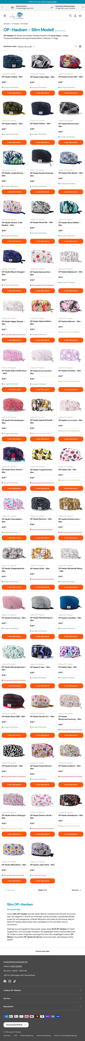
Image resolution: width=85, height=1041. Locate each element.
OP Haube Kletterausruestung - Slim (69, 717)
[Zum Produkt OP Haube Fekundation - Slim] (14, 504)
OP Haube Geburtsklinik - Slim (41, 322)
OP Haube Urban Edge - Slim (42, 77)
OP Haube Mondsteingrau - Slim (42, 619)
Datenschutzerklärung (44, 1035)
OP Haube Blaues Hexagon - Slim (14, 273)
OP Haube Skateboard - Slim (70, 815)
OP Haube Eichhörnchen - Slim (69, 520)
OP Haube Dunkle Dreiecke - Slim (42, 174)
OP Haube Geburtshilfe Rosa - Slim (14, 372)
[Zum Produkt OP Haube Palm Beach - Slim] (70, 158)
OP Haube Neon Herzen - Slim (12, 470)
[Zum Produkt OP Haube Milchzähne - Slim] (14, 849)
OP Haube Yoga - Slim (67, 667)
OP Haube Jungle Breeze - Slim (13, 174)
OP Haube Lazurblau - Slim (69, 618)
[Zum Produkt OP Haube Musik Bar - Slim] (42, 207)
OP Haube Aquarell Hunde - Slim (42, 421)
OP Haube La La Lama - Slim (70, 420)
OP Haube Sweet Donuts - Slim (41, 767)
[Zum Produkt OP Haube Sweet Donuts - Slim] (42, 750)
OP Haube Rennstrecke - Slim (69, 125)
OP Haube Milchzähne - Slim (14, 865)
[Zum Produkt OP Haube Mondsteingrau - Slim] (42, 602)
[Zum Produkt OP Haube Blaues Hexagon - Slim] (14, 256)
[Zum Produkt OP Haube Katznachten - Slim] (42, 256)
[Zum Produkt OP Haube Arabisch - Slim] (70, 750)
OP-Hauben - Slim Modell (20, 24)
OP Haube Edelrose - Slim (69, 321)
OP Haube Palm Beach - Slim (70, 173)
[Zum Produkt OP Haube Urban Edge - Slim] (42, 61)
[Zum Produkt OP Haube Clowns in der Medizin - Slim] (14, 207)
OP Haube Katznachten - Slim (40, 273)
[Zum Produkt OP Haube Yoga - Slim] (70, 652)
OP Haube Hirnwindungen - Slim (13, 421)
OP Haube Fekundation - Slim (12, 520)
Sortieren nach (10, 46)
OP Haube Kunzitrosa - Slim (14, 618)
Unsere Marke (52, 2)
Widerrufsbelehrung (26, 1035)
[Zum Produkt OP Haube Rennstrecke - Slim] (70, 108)
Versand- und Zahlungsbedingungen (65, 1035)
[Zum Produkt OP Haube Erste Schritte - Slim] (42, 355)
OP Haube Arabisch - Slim (69, 766)
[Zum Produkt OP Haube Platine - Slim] (42, 108)
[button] (80, 15)
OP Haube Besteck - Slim (41, 519)
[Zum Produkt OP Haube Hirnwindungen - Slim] (14, 405)
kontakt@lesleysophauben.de (16, 962)
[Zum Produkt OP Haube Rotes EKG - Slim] (14, 701)
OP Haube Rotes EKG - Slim (13, 716)
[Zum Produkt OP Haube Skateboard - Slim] (70, 800)
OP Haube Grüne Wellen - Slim (69, 223)
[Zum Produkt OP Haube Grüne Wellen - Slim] (70, 207)
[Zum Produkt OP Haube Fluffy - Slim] (42, 553)
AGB (15, 1035)
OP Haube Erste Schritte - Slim (41, 372)
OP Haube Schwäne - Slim (69, 371)
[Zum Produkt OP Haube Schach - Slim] (14, 750)
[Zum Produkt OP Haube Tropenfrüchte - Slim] (42, 454)
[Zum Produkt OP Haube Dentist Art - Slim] (42, 701)
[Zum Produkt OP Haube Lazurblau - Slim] (70, 602)
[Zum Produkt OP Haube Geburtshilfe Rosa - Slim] (14, 355)
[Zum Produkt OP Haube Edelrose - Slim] (70, 306)
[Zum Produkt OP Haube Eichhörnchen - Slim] (70, 504)
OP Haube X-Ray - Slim (40, 667)
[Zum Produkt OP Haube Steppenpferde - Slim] (14, 553)
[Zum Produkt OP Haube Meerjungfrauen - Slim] (14, 652)
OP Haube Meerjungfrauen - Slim (14, 668)
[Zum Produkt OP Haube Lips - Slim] (70, 454)
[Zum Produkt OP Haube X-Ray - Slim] (42, 652)
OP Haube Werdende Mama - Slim (70, 569)
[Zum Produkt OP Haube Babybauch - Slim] (70, 256)
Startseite (7, 24)
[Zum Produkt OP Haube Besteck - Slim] (42, 504)
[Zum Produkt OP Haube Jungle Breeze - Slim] (14, 158)
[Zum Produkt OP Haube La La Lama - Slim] (70, 405)
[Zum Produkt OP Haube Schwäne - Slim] (70, 355)
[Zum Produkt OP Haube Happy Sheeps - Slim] (14, 306)
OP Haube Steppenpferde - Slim (13, 569)
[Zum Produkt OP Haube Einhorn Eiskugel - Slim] (14, 800)
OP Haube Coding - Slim (12, 77)
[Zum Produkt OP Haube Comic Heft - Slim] (70, 61)
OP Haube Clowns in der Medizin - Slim (12, 223)
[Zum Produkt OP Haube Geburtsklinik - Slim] (42, 306)
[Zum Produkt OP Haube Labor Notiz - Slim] (42, 849)
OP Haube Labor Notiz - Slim (42, 865)
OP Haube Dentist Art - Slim (42, 716)
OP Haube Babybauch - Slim (70, 272)
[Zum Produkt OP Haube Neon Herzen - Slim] (14, 454)
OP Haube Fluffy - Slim (40, 568)
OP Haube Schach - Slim (12, 766)
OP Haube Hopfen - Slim (12, 124)
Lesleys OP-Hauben (15, 1032)
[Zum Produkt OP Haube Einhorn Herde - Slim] (42, 800)
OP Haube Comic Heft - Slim (70, 77)
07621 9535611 (16, 966)
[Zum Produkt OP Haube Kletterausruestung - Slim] (70, 701)
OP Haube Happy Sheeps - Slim (13, 322)
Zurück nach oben (42, 951)
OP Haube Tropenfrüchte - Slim (41, 471)
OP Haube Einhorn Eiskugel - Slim (14, 816)
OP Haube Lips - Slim (67, 469)
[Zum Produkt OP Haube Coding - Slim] (14, 61)
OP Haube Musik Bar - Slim (41, 222)
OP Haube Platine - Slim (40, 123)
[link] (17, 890)
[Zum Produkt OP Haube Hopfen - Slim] (14, 108)
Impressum (7, 1035)
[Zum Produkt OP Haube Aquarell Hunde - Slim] (42, 405)
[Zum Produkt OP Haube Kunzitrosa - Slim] (14, 602)
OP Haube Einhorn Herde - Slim (41, 816)
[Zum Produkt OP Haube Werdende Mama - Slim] (70, 553)
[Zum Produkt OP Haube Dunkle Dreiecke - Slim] (42, 158)
